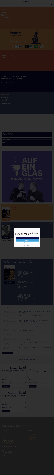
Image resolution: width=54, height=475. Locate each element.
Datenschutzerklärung (28, 245)
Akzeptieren (27, 237)
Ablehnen (27, 240)
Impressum (24, 245)
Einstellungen (27, 242)
